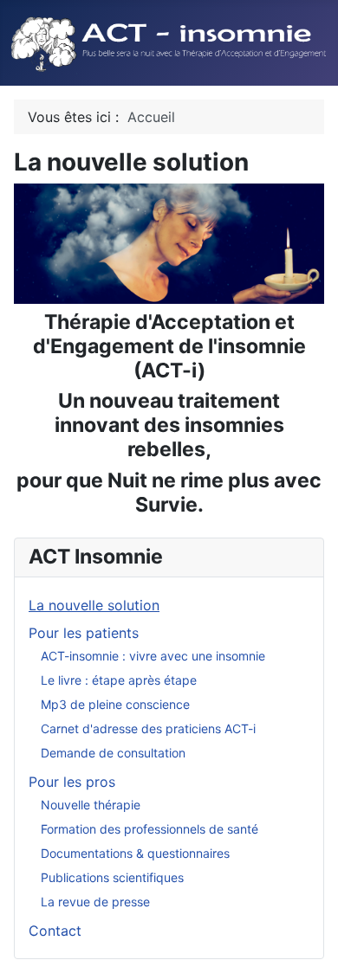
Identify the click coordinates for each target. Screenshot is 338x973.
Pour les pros (72, 781)
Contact (55, 930)
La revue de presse (95, 901)
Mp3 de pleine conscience (115, 704)
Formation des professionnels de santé (149, 829)
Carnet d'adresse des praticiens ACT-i (148, 728)
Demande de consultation (113, 752)
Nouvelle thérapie (90, 804)
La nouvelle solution (94, 605)
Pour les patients (84, 632)
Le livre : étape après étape (119, 680)
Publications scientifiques (112, 877)
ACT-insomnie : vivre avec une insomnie (153, 655)
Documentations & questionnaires (135, 853)
